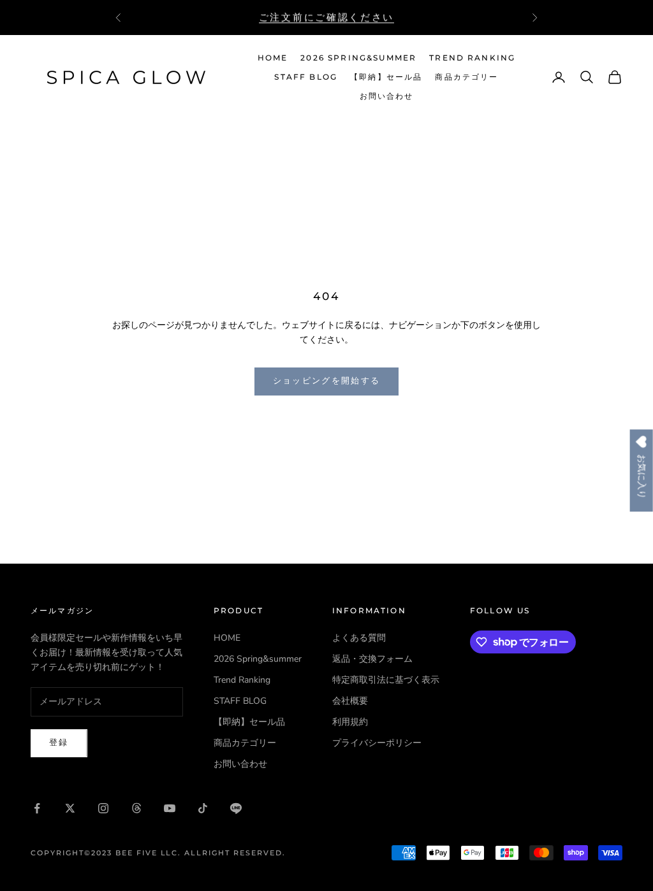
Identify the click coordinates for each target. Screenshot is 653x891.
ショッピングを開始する (327, 381)
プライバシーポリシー (377, 743)
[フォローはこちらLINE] (236, 808)
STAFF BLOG (305, 77)
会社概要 (350, 701)
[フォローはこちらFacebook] (37, 808)
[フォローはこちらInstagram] (103, 808)
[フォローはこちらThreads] (136, 808)
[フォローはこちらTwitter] (70, 808)
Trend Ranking (472, 57)
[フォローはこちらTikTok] (202, 808)
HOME (273, 57)
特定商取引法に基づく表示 (385, 680)
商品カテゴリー (466, 77)
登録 (59, 742)
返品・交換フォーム (372, 659)
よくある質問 (359, 638)
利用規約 (350, 722)
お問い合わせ (387, 96)
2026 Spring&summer (358, 57)
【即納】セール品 (386, 77)
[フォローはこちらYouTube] (169, 808)
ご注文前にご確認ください (326, 17)
